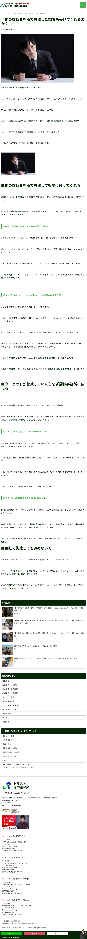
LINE (12, 934)
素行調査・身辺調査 (10, 689)
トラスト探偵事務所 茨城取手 (17, 878)
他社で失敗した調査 (10, 748)
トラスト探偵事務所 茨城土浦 (17, 899)
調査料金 (5, 721)
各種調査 (5, 681)
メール (59, 934)
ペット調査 (6, 713)
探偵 (8, 13)
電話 (35, 934)
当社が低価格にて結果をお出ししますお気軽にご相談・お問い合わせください (17, 766)
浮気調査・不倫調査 (10, 685)
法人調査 (5, 717)
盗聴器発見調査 (8, 701)
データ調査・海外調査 (10, 705)
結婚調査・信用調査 (10, 693)
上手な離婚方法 (8, 740)
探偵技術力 (6, 744)
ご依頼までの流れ (9, 756)
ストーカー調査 (8, 697)
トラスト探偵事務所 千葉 (15, 836)
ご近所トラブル (8, 736)
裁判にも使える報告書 (10, 752)
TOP (3, 13)
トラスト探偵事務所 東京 (15, 857)
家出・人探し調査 (9, 709)
